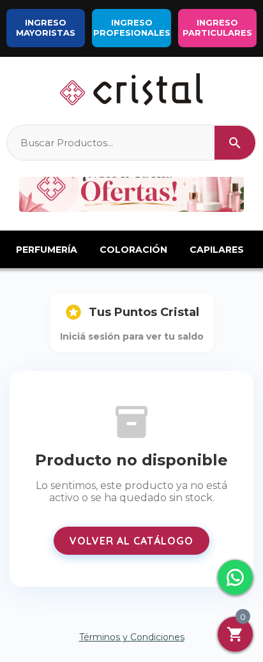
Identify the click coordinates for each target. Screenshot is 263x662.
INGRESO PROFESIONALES (131, 27)
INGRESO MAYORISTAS (45, 27)
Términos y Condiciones (131, 637)
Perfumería (46, 249)
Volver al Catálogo (131, 540)
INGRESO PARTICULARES (217, 27)
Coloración (133, 249)
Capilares (217, 249)
